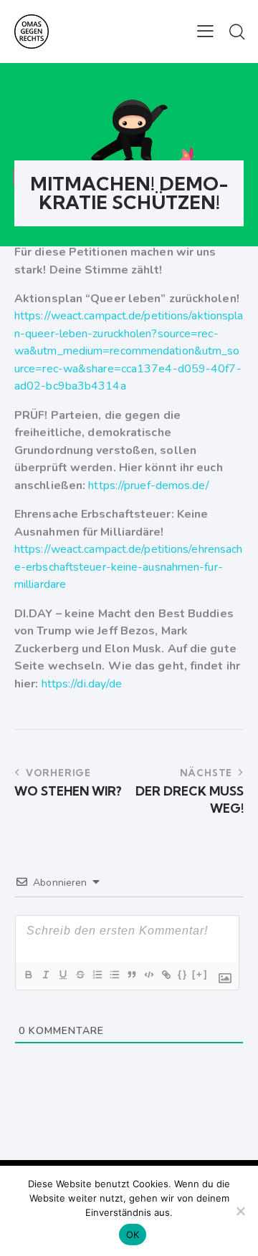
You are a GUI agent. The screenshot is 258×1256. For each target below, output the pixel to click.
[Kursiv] (45, 974)
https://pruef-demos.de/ (148, 485)
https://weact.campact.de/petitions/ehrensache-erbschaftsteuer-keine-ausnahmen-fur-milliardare (128, 566)
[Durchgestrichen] (79, 974)
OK (133, 1234)
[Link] (165, 974)
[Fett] (28, 974)
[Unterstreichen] (62, 974)
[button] (205, 30)
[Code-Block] (148, 974)
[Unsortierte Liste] (114, 974)
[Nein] (240, 1211)
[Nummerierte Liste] (96, 974)
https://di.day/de (82, 684)
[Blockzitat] (131, 974)
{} (183, 974)
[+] (200, 974)
